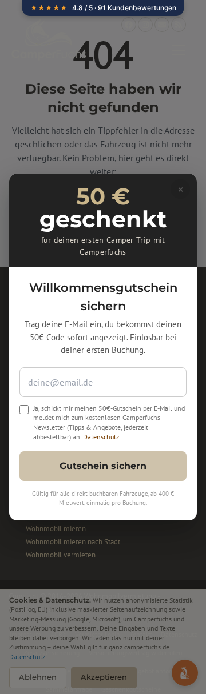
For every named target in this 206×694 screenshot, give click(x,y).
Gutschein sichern (103, 465)
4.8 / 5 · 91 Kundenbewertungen (103, 7)
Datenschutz (101, 436)
